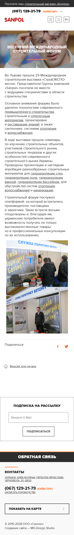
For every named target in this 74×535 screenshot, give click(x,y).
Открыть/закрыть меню (51, 19)
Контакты (14, 472)
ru (66, 19)
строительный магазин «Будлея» (47, 4)
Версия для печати (23, 366)
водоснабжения (20, 133)
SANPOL (14, 20)
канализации (43, 190)
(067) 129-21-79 (34, 11)
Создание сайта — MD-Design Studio (30, 528)
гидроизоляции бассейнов (38, 182)
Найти (58, 19)
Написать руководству (20, 492)
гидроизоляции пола (21, 178)
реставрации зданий (23, 124)
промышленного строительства (29, 112)
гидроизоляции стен (47, 174)
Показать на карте (25, 509)
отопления (48, 129)
